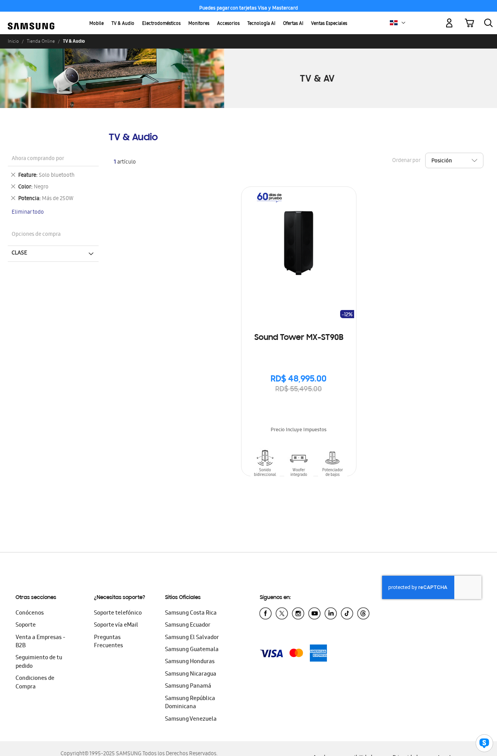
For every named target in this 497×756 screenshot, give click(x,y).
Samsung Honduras (190, 662)
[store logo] (31, 18)
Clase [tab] (19, 253)
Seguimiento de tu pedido (39, 662)
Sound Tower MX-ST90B (298, 338)
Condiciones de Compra (35, 683)
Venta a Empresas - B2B (40, 642)
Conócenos (30, 613)
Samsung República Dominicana (190, 703)
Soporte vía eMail (116, 625)
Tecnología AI (261, 24)
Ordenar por (406, 160)
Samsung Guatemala (192, 650)
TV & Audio (122, 24)
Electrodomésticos (161, 24)
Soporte (26, 625)
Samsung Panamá (188, 686)
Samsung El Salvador (192, 638)
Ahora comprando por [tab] (38, 159)
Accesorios (228, 24)
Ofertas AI (293, 24)
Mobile (96, 24)
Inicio (13, 41)
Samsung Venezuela (191, 719)
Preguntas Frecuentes (108, 642)
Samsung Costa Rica (191, 613)
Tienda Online (41, 41)
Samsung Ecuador (187, 625)
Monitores (198, 24)
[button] (403, 23)
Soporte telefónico (118, 613)
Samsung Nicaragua (190, 674)
